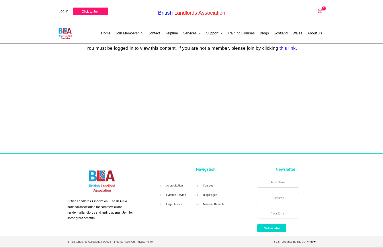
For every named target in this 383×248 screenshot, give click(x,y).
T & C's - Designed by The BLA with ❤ (294, 241)
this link (287, 48)
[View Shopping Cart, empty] (319, 11)
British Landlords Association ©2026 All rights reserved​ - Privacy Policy (110, 241)
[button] (90, 11)
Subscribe (272, 228)
